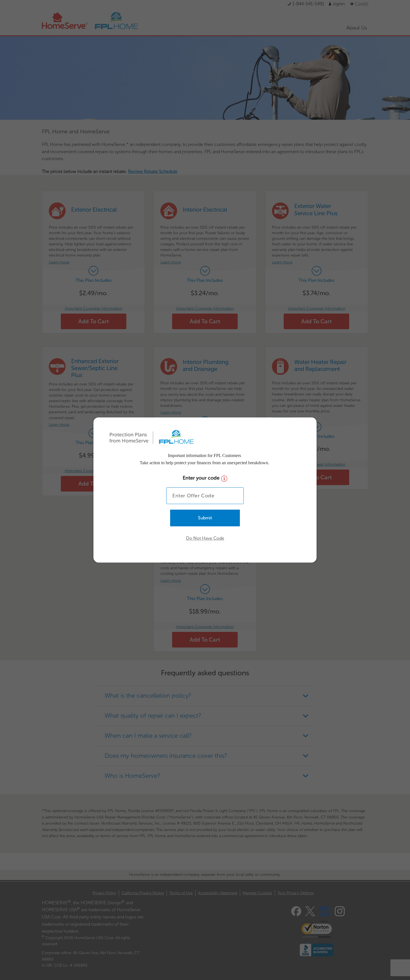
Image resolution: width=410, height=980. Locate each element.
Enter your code (202, 478)
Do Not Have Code (205, 538)
